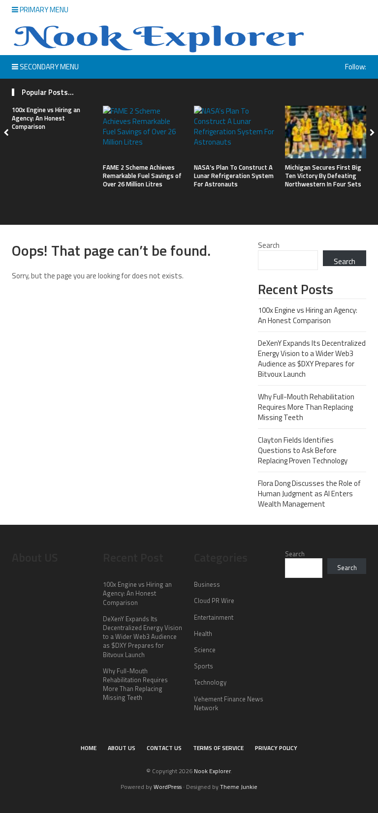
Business (207, 584)
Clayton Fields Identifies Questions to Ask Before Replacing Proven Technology (302, 450)
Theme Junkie (238, 786)
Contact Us (164, 748)
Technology (210, 682)
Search (269, 245)
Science (205, 650)
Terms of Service (218, 748)
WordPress (168, 786)
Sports (203, 666)
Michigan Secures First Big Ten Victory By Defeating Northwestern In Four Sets (323, 175)
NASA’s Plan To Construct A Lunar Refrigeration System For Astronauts (234, 175)
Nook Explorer (212, 771)
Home (88, 748)
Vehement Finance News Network (228, 703)
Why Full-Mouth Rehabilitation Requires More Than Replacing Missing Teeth (306, 407)
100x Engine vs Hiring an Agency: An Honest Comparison (46, 118)
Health (203, 633)
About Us (121, 748)
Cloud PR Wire (214, 600)
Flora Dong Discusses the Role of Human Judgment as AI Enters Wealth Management (309, 494)
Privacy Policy (276, 748)
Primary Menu (43, 9)
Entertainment (213, 617)
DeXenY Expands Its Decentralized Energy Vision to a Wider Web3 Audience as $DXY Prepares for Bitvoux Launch (312, 358)
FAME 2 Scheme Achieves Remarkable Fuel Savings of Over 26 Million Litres (142, 175)
